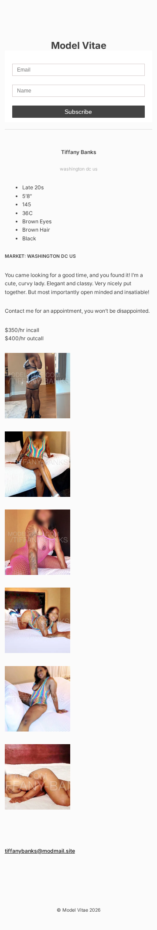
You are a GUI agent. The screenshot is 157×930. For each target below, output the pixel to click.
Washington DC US (79, 169)
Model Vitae (78, 45)
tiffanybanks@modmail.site (40, 851)
